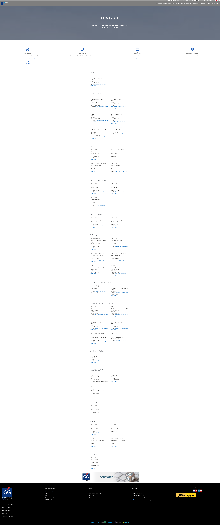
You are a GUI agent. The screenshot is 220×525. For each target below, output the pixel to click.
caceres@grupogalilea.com (101, 360)
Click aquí (192, 58)
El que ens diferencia (50, 488)
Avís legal (134, 488)
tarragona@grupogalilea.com (121, 260)
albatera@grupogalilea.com (121, 340)
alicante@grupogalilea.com (101, 314)
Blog (192, 0)
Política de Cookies (137, 493)
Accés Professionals (210, 0)
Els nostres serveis (49, 490)
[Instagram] (196, 491)
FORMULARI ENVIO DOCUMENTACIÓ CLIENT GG (144, 501)
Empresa (174, 3)
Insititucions (203, 3)
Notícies (47, 493)
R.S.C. (182, 0)
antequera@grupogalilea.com (118, 106)
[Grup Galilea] (5, 3)
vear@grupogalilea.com (120, 273)
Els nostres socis (49, 491)
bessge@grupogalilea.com (121, 292)
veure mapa (94, 85)
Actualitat (176, 0)
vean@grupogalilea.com (100, 84)
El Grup (170, 0)
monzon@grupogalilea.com (101, 157)
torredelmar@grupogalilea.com (119, 121)
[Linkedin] (199, 491)
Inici (166, 0)
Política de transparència (138, 495)
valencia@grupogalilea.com (121, 314)
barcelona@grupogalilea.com (98, 247)
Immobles (195, 3)
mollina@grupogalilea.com (101, 120)
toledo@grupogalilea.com (100, 191)
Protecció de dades (137, 490)
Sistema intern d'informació (139, 497)
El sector (187, 0)
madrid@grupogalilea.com (101, 432)
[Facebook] (194, 491)
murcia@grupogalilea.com (101, 467)
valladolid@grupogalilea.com (121, 225)
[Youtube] (201, 491)
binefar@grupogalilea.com (121, 171)
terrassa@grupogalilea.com (121, 246)
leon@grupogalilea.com (100, 225)
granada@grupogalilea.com (102, 136)
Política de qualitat (137, 491)
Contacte (196, 0)
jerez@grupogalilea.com (120, 133)
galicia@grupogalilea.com (100, 291)
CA (218, 0)
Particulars (159, 3)
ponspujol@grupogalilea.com (101, 260)
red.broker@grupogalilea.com (101, 328)
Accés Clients (202, 0)
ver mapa (93, 227)
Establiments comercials (184, 3)
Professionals (167, 3)
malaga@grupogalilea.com (101, 106)
